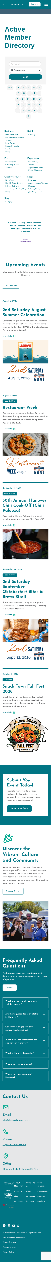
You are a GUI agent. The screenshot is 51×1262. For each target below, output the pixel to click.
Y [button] (40, 111)
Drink (30, 131)
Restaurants (42, 1192)
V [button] (23, 111)
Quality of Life (12, 177)
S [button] (34, 105)
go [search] (27, 77)
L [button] (22, 99)
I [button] (34, 93)
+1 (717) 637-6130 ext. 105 (14, 1145)
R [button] (29, 105)
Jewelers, (32, 192)
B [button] (23, 88)
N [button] (34, 99)
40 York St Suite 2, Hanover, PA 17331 (20, 1169)
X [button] (34, 111)
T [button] (39, 105)
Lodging (8, 202)
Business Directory (16, 223)
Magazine (18, 1201)
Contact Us (26, 229)
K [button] (17, 99)
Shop (30, 177)
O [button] (40, 99)
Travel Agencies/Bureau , (36, 166)
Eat (6, 158)
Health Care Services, (14, 183)
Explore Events (13, 891)
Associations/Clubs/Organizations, (20, 189)
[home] (3, 4)
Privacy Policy (8, 1252)
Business (8, 131)
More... (8, 152)
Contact (9, 988)
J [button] (39, 93)
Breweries (41, 1196)
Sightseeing (30, 1196)
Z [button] (28, 116)
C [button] (28, 88)
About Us (18, 1192)
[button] (17, 4)
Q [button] (23, 105)
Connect (34, 4)
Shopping (30, 1201)
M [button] (28, 99)
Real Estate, (10, 143)
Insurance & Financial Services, (14, 139)
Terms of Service (9, 1242)
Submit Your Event (19, 809)
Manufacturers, (12, 135)
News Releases (34, 223)
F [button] (18, 93)
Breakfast (41, 1201)
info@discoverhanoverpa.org (16, 1120)
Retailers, (32, 180)
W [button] (29, 111)
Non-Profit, (10, 180)
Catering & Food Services (12, 166)
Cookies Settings (9, 1247)
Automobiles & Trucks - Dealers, (38, 184)
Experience (33, 158)
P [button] (18, 105)
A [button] (18, 88)
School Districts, (12, 186)
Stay (6, 198)
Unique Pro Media (17, 1238)
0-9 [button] (10, 88)
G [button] (24, 93)
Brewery (31, 135)
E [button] (39, 88)
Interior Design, (35, 189)
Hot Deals (31, 226)
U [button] (17, 111)
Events (28, 1192)
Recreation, (33, 162)
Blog (16, 1196)
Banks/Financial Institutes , (12, 147)
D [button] (34, 88)
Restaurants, (10, 162)
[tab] (11, 286)
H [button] (29, 93)
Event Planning (35, 170)
